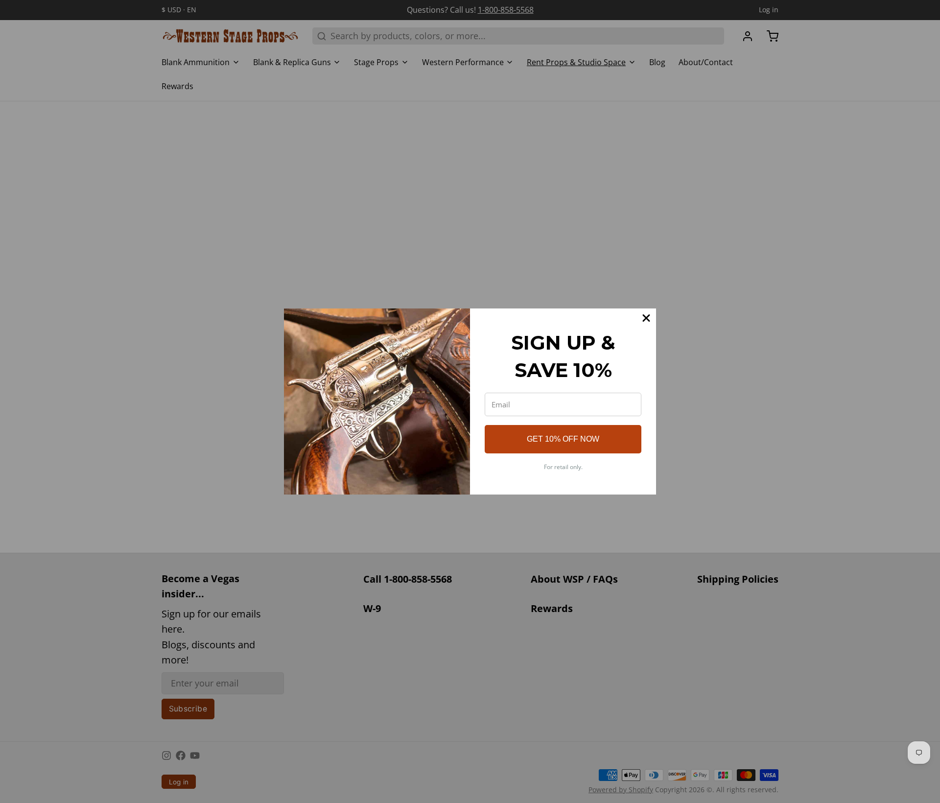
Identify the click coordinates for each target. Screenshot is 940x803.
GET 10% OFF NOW (563, 439)
